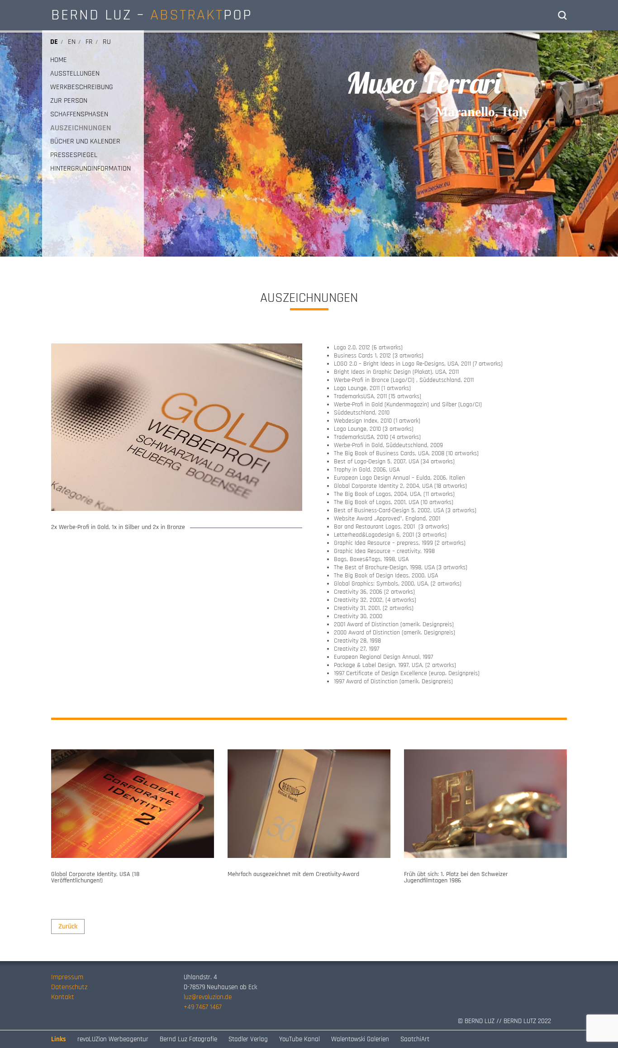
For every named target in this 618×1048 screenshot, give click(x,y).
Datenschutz (69, 987)
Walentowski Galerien (360, 1039)
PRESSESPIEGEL (73, 155)
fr (89, 42)
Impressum (67, 977)
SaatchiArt (414, 1039)
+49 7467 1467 (203, 1007)
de (54, 42)
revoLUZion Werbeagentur (112, 1039)
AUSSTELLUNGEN (75, 73)
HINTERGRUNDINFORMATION (90, 168)
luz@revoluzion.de (208, 997)
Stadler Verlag (248, 1039)
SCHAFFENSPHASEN (79, 114)
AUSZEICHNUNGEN (80, 128)
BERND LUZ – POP (151, 15)
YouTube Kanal (299, 1039)
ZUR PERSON (68, 100)
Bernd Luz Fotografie (188, 1039)
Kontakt (62, 997)
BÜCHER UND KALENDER (85, 141)
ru (107, 42)
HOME (58, 60)
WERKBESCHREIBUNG (81, 87)
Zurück (67, 926)
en (72, 42)
